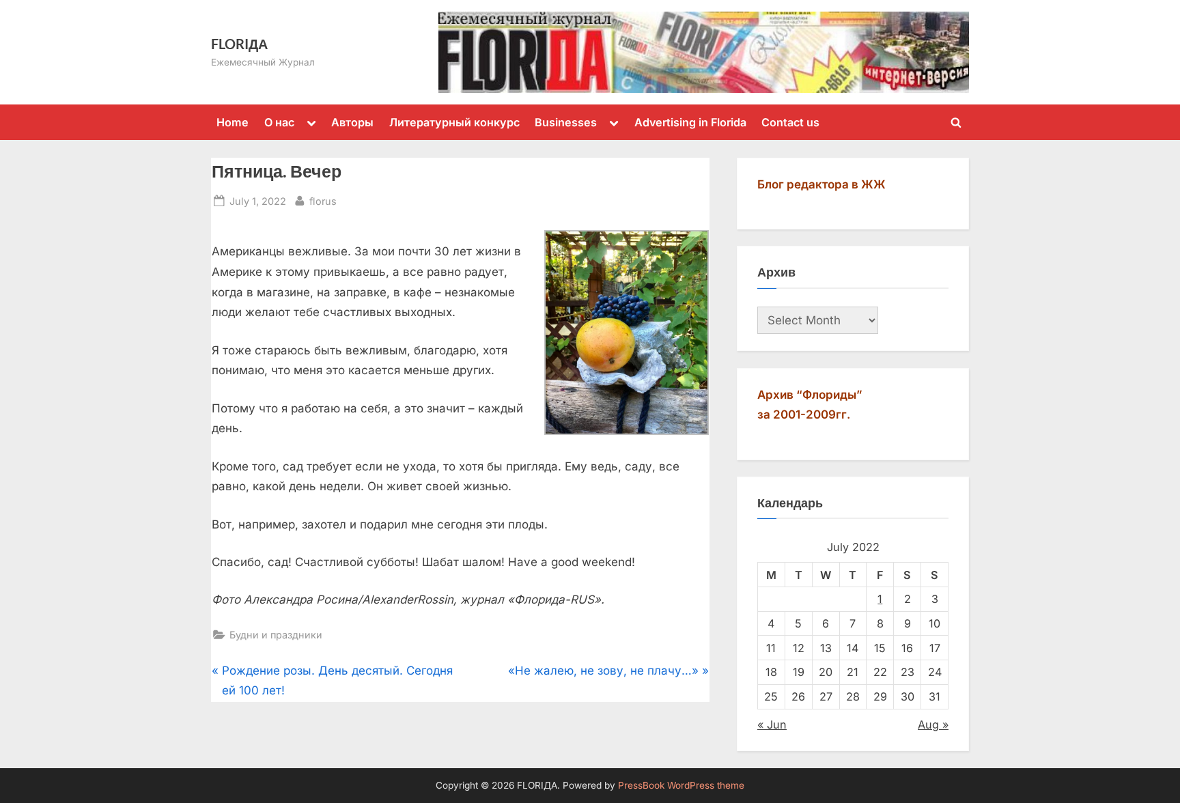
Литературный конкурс (454, 122)
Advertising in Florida (690, 122)
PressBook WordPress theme (681, 785)
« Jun (772, 724)
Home (232, 122)
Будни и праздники (275, 634)
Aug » (933, 724)
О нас (279, 122)
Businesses (566, 122)
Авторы (352, 122)
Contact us (790, 122)
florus (323, 201)
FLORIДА (239, 44)
